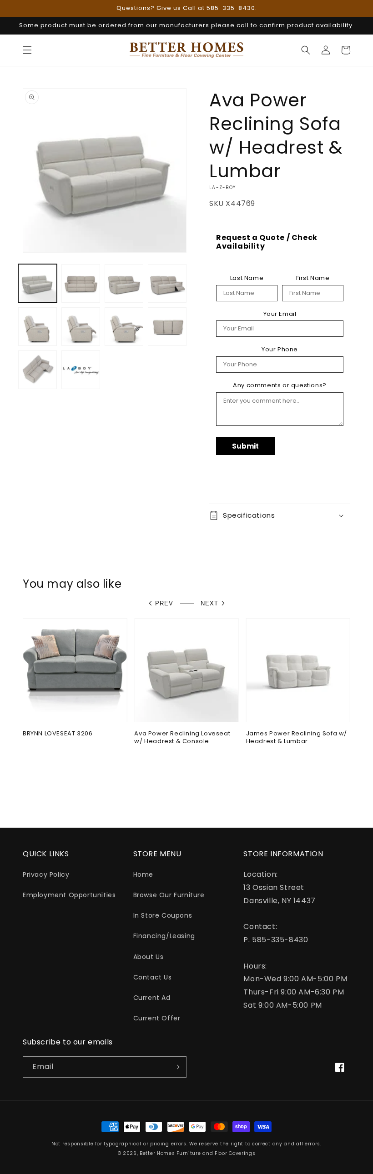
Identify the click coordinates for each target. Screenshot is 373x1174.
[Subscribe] (176, 1067)
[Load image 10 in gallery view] (80, 369)
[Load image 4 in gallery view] (167, 283)
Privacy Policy (46, 874)
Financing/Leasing (164, 935)
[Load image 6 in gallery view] (80, 326)
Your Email (280, 314)
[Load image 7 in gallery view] (124, 326)
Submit (245, 446)
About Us (148, 956)
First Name (313, 278)
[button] (27, 50)
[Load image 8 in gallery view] (167, 326)
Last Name (246, 278)
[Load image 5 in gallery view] (37, 326)
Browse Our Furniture (169, 894)
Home (143, 874)
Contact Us (152, 977)
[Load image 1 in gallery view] (37, 283)
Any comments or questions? (280, 385)
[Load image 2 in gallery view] (80, 283)
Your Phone (280, 349)
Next (209, 603)
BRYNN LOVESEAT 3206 (57, 734)
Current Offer (157, 1018)
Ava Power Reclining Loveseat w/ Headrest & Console (182, 737)
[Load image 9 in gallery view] (37, 369)
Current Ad (152, 997)
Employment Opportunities (69, 894)
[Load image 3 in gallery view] (124, 283)
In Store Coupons (162, 915)
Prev (164, 603)
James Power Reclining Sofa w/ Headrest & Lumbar (296, 737)
